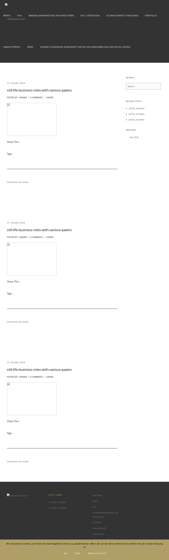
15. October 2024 (16, 83)
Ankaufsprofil (12, 47)
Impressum (98, 533)
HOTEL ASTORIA (136, 108)
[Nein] (165, 549)
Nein (77, 553)
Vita (19, 15)
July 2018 (134, 137)
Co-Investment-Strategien (122, 15)
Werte (7, 15)
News (30, 47)
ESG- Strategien (90, 15)
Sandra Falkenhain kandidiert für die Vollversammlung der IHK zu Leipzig (85, 47)
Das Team (97, 495)
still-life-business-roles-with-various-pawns (39, 90)
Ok (65, 553)
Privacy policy (97, 553)
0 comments (36, 97)
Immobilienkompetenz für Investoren (51, 15)
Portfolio (151, 15)
